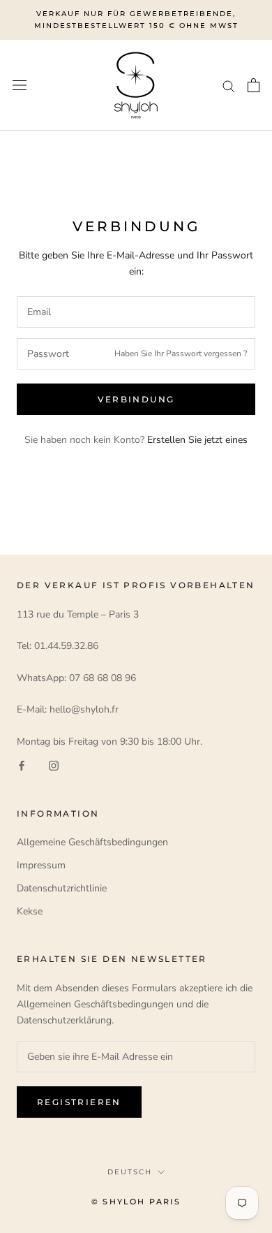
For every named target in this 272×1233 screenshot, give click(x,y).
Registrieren (79, 1102)
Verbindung (136, 399)
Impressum (41, 865)
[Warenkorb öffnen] (253, 85)
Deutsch (129, 1171)
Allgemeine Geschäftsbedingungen (92, 842)
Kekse (30, 911)
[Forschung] (228, 86)
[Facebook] (22, 765)
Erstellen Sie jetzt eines (197, 439)
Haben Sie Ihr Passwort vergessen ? (180, 353)
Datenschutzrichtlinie (62, 888)
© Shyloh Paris (136, 1201)
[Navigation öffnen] (20, 85)
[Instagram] (54, 765)
